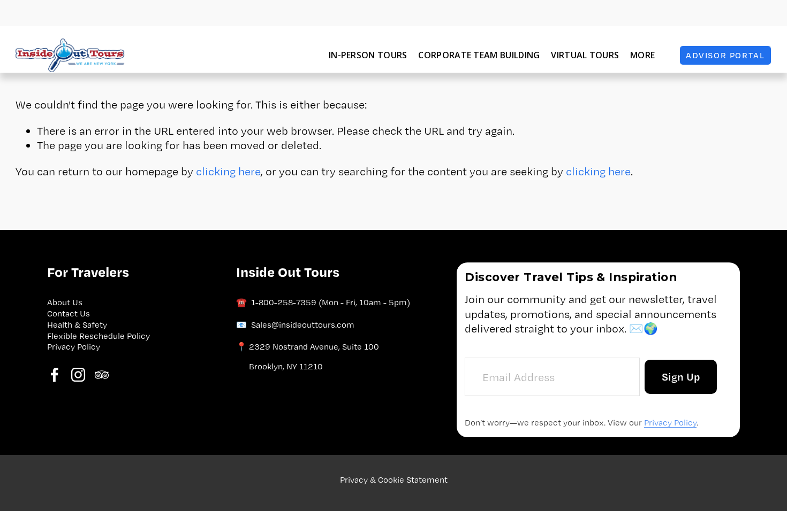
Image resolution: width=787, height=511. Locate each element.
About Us (64, 302)
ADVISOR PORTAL (725, 55)
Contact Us (68, 313)
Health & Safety (77, 325)
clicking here (228, 171)
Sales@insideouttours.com (302, 325)
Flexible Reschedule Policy (98, 336)
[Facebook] (54, 374)
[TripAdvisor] (101, 374)
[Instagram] (78, 374)
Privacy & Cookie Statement (394, 480)
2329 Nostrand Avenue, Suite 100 (314, 347)
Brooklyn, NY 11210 (286, 366)
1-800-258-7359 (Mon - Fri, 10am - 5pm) (330, 302)
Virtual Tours (585, 55)
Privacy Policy (73, 347)
